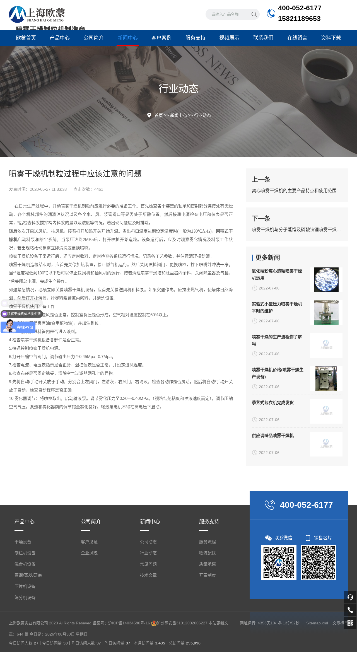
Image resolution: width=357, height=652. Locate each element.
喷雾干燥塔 (151, 273)
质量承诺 (207, 564)
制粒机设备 (25, 552)
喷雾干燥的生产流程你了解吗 (277, 340)
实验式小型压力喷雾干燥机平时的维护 (277, 307)
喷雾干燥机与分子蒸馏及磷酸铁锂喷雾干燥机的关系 (297, 229)
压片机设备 (25, 586)
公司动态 (148, 541)
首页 (159, 115)
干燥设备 (23, 541)
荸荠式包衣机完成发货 (273, 402)
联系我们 (263, 38)
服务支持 (195, 38)
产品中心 (60, 38)
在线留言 (297, 38)
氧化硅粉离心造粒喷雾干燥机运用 (277, 274)
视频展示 (229, 38)
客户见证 (89, 541)
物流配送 (207, 552)
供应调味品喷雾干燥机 (273, 435)
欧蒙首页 (26, 38)
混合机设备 (25, 564)
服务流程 (207, 541)
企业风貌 (89, 552)
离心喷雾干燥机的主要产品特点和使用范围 (294, 190)
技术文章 (148, 575)
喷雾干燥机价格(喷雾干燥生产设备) (277, 373)
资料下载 (331, 38)
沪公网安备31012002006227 (182, 623)
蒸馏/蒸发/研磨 (28, 575)
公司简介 (94, 38)
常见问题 (148, 564)
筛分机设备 (25, 597)
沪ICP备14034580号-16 (129, 623)
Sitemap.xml (317, 623)
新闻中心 (128, 38)
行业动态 (202, 115)
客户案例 (161, 38)
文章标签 (340, 623)
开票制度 (207, 575)
